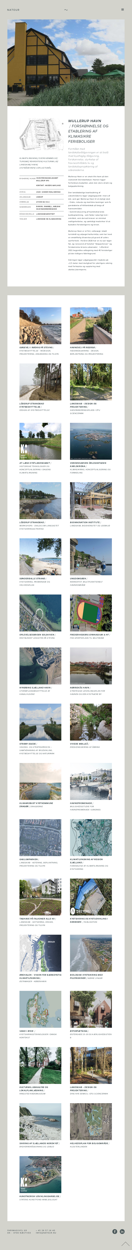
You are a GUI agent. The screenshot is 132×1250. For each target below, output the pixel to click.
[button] (121, 9)
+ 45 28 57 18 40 (45, 1230)
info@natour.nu (46, 1233)
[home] (13, 9)
